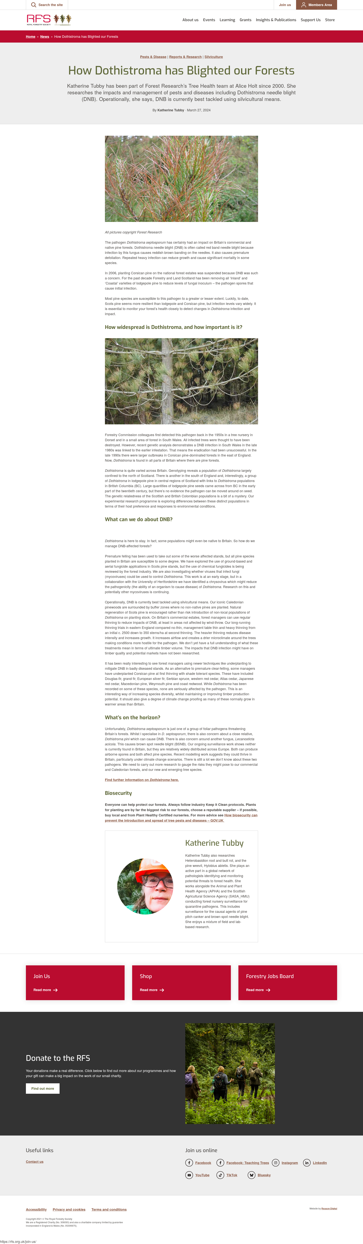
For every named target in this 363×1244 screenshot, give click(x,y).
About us (190, 19)
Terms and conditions (109, 1209)
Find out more (42, 1088)
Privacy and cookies (69, 1209)
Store (330, 19)
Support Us (311, 19)
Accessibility (36, 1209)
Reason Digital (329, 1208)
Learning (227, 19)
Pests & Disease (153, 56)
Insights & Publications (276, 19)
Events (209, 19)
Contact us (34, 1161)
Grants (245, 19)
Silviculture (214, 56)
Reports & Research (185, 56)
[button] (47, 5)
